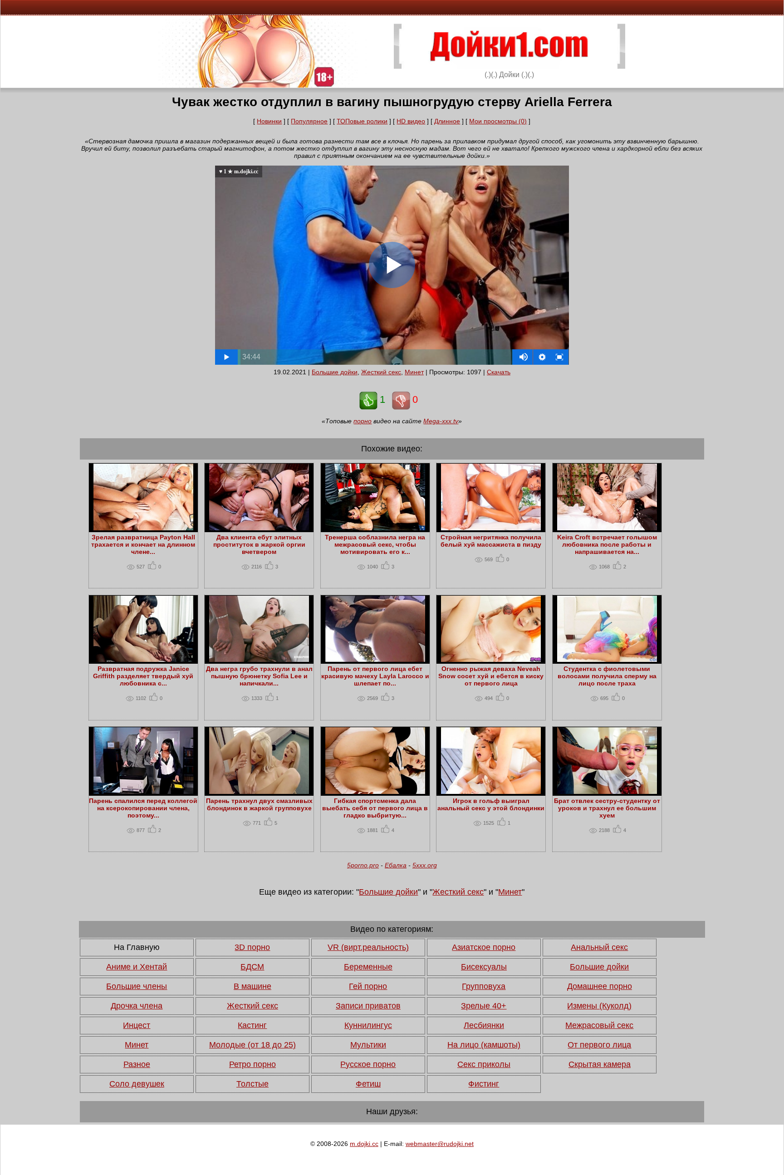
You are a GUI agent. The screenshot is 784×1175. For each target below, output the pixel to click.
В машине (252, 986)
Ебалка (396, 865)
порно (362, 421)
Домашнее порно (599, 986)
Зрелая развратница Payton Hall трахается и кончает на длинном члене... (143, 544)
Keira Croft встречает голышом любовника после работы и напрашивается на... (607, 544)
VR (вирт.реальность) (368, 947)
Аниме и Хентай (136, 966)
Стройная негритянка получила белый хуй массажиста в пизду (491, 541)
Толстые (252, 1083)
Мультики (368, 1044)
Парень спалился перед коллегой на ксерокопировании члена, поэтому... (143, 808)
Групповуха (483, 986)
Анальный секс (599, 947)
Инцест (136, 1025)
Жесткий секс (381, 372)
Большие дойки (335, 372)
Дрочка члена (136, 1005)
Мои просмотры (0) (498, 121)
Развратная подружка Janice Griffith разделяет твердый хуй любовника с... (143, 676)
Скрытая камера (599, 1064)
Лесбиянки (484, 1025)
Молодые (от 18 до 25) (252, 1044)
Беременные (368, 966)
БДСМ (252, 966)
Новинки (269, 121)
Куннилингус (368, 1025)
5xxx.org (424, 865)
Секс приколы (483, 1064)
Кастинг (252, 1025)
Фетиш (368, 1083)
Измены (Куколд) (599, 1005)
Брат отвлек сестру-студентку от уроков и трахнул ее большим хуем (607, 808)
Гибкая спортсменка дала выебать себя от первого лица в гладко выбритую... (375, 808)
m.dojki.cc (364, 1143)
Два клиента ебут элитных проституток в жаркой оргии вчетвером (259, 544)
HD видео (411, 121)
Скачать (498, 372)
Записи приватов (368, 1005)
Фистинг (483, 1083)
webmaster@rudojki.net (440, 1143)
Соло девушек (136, 1083)
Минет (414, 372)
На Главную (137, 947)
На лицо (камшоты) (483, 1044)
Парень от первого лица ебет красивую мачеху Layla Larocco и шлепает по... (375, 676)
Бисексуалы (484, 966)
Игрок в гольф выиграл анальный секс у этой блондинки (490, 804)
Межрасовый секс (599, 1025)
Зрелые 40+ (483, 1005)
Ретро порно (252, 1064)
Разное (136, 1064)
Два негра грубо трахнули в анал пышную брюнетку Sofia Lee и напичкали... (259, 676)
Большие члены (136, 986)
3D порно (252, 947)
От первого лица (599, 1044)
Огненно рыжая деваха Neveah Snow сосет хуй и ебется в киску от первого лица (491, 676)
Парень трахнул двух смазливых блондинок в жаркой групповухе (259, 804)
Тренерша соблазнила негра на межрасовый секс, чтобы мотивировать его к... (375, 544)
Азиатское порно (483, 947)
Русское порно (368, 1064)
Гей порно (368, 986)
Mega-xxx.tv (440, 421)
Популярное (309, 121)
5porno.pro (363, 865)
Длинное (447, 121)
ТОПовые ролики (362, 121)
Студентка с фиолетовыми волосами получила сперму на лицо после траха (607, 676)
